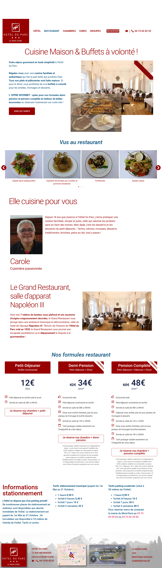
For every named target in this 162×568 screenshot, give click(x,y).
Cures (67, 3)
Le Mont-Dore (139, 549)
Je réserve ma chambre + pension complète (134, 452)
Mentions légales (142, 557)
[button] (3, 167)
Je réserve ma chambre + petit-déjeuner (27, 412)
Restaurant (34, 3)
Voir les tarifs (22, 111)
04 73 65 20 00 (130, 516)
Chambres (53, 3)
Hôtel (18, 3)
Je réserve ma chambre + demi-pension (81, 439)
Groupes (81, 3)
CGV (134, 553)
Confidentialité (141, 561)
